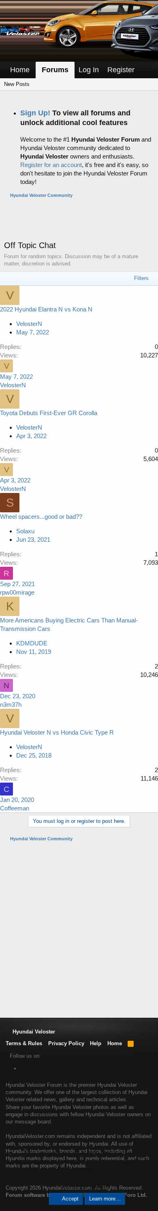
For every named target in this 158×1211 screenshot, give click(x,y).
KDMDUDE (31, 643)
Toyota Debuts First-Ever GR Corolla (48, 412)
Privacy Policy (66, 1043)
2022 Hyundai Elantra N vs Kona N (46, 309)
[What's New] (146, 70)
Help (95, 1043)
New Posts (17, 84)
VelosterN (13, 385)
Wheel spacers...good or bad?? (41, 516)
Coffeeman (14, 808)
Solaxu (25, 531)
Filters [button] (141, 278)
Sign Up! (35, 113)
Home (20, 70)
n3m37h (10, 704)
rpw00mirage (17, 592)
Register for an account (51, 164)
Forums (55, 70)
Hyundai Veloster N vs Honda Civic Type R (57, 732)
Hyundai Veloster (33, 1032)
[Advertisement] (81, 219)
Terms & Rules (24, 1043)
